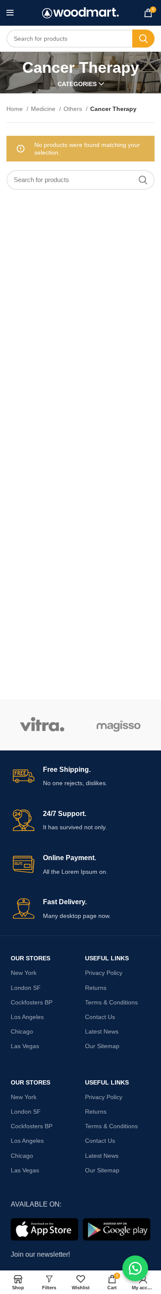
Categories (77, 84)
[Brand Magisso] (118, 724)
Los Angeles (27, 1016)
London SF (26, 987)
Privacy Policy (103, 972)
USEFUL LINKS (107, 958)
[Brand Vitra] (42, 724)
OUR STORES (30, 958)
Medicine (44, 108)
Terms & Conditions (111, 1002)
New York (23, 972)
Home (15, 108)
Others (74, 108)
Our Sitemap (102, 1046)
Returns (95, 987)
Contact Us (100, 1016)
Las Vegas (25, 1046)
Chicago (22, 1031)
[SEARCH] (143, 39)
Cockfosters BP (31, 1002)
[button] (135, 1268)
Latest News (101, 1031)
